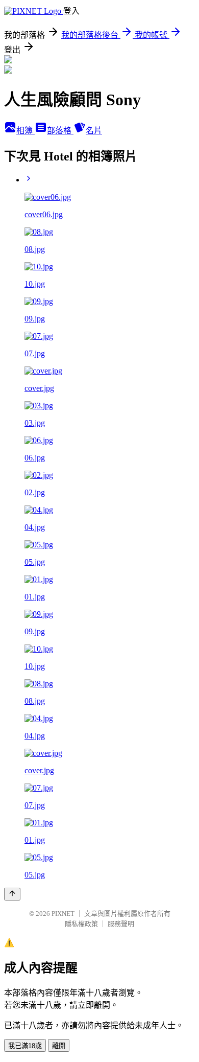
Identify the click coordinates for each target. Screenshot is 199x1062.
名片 (94, 130)
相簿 (25, 130)
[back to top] (12, 894)
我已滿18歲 (25, 1046)
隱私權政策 (81, 924)
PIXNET (63, 913)
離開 (58, 1046)
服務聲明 (121, 924)
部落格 (60, 130)
